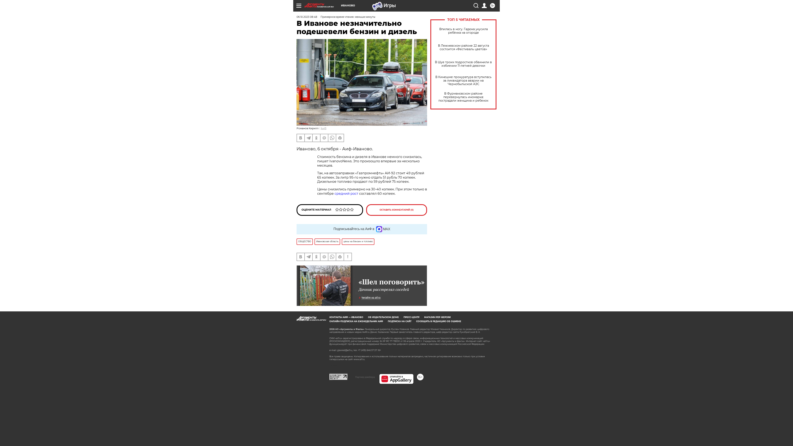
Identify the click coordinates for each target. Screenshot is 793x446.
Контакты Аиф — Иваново (346, 317)
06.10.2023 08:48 (307, 16)
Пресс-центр (411, 317)
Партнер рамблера (365, 377)
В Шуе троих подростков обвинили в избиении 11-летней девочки (463, 64)
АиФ (323, 128)
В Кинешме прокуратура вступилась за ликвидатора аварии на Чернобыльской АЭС (463, 80)
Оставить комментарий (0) (397, 210)
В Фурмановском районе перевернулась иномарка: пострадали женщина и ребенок (463, 97)
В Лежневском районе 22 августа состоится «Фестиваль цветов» (463, 47)
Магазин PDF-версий (437, 317)
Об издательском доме (383, 317)
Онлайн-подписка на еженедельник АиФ (356, 321)
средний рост (346, 194)
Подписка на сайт (399, 321)
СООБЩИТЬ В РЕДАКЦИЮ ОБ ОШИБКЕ (438, 321)
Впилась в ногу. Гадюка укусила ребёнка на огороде (463, 30)
